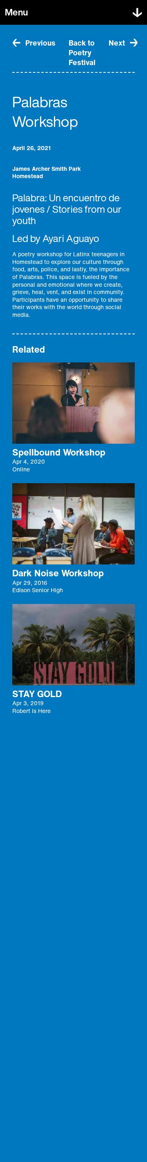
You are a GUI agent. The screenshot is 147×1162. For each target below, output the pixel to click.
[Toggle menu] (137, 12)
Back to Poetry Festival (82, 52)
